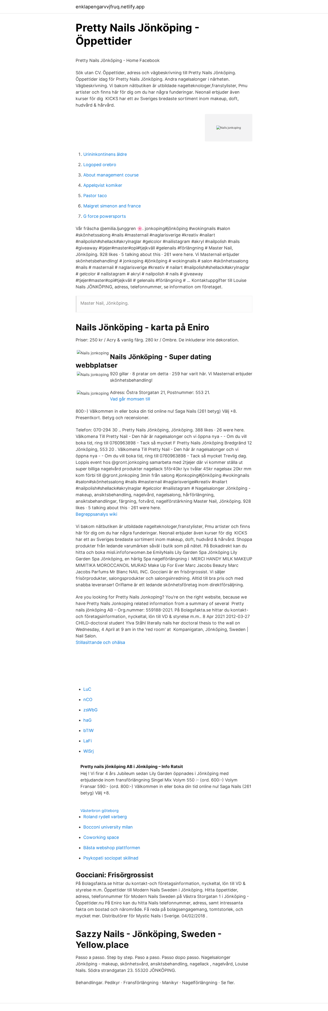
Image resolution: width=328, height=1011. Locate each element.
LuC (87, 689)
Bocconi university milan (108, 826)
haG (87, 720)
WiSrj (88, 751)
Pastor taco (95, 195)
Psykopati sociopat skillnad (110, 857)
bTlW (88, 730)
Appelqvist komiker (102, 185)
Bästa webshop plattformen (111, 847)
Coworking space (101, 837)
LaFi (87, 740)
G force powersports (104, 216)
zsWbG (90, 709)
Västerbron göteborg (99, 810)
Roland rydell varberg (105, 816)
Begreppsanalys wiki (96, 514)
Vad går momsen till (130, 398)
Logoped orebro (99, 164)
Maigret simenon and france (112, 205)
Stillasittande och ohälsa (100, 642)
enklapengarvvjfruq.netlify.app (110, 6)
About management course (111, 174)
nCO (87, 699)
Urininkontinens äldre (105, 154)
